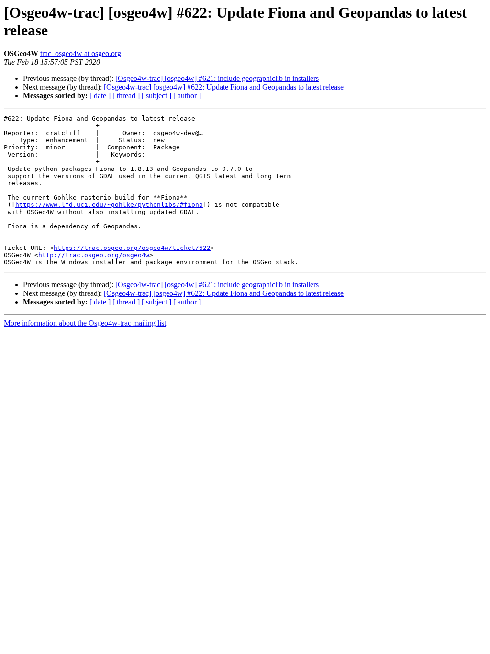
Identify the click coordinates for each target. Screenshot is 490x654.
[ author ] (187, 95)
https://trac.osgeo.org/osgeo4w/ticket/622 (132, 247)
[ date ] (100, 95)
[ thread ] (126, 95)
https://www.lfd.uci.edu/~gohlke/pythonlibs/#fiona (109, 204)
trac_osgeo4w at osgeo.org (80, 53)
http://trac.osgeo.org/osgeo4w (93, 255)
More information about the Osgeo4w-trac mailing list (85, 323)
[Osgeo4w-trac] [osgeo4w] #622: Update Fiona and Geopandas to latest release (224, 87)
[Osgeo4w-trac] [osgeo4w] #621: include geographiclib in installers (217, 78)
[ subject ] (156, 95)
